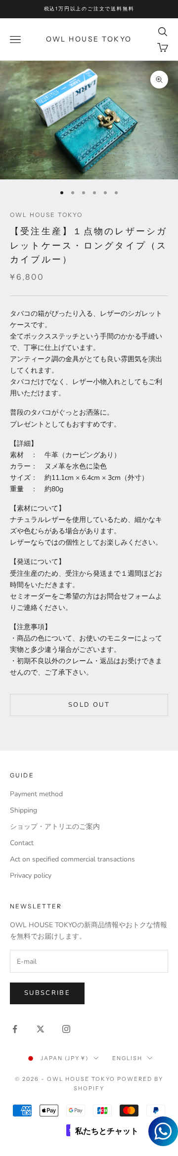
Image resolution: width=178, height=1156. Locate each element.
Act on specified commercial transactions (72, 859)
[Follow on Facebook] (15, 1029)
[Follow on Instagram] (66, 1029)
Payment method (36, 794)
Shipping (23, 810)
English (127, 1058)
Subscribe (47, 992)
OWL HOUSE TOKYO (46, 214)
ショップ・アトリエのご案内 (55, 826)
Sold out (89, 704)
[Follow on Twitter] (40, 1029)
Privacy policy (30, 875)
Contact (22, 843)
